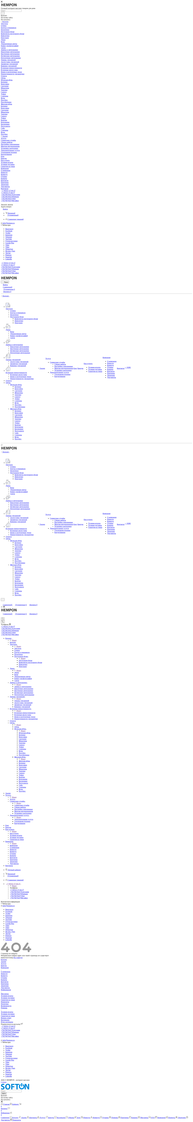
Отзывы (4, 978)
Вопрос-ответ (6, 1018)
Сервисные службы (21, 805)
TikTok (7, 253)
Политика (4, 1004)
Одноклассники (11, 241)
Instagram (8, 235)
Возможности (6, 1006)
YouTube (8, 239)
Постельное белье (25, 660)
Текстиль (17, 648)
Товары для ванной (21, 701)
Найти (4, 1093)
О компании (5, 972)
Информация (6, 990)
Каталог (13, 642)
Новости (4, 974)
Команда (4, 976)
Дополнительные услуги (23, 819)
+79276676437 (10, 195)
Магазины (5, 994)
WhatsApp (9, 249)
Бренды (4, 966)
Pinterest (8, 255)
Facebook (8, 231)
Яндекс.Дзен (10, 251)
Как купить (14, 833)
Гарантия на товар (8, 1000)
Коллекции (5, 1020)
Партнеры (5, 984)
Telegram (8, 237)
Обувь (16, 727)
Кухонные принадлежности (24, 713)
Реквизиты (5, 1002)
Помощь (4, 1008)
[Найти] (3, 13)
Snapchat (8, 257)
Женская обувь (24, 761)
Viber (7, 245)
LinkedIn (8, 259)
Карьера (4, 980)
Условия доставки (8, 998)
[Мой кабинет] (2, 602)
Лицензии (5, 986)
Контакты (4, 982)
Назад (14, 640)
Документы (5, 988)
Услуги (12, 799)
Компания (14, 845)
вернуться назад (7, 958)
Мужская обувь (24, 733)
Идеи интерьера (7, 1022)
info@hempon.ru (9, 223)
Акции (3, 962)
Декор (16, 672)
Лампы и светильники (22, 687)
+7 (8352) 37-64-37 (8, 191)
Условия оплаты (7, 996)
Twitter (7, 233)
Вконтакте (9, 229)
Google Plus (9, 243)
